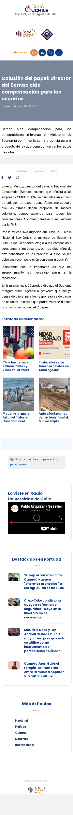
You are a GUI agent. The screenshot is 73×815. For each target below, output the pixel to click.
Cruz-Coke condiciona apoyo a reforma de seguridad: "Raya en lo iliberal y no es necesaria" (42, 608)
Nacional (21, 720)
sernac (23, 464)
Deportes (21, 739)
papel (13, 464)
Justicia (38, 171)
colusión (30, 459)
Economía (22, 171)
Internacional (24, 745)
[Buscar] (50, 52)
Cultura (20, 733)
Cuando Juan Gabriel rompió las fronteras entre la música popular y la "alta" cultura (44, 669)
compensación (47, 459)
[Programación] (42, 52)
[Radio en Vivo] (34, 52)
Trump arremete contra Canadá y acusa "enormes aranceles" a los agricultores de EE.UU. (44, 581)
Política (53, 171)
